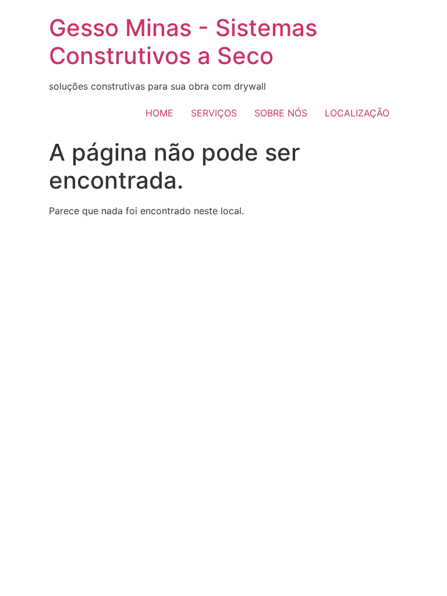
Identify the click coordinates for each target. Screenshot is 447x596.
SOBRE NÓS (280, 113)
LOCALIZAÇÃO (357, 113)
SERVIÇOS (214, 113)
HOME (159, 113)
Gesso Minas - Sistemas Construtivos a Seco (183, 41)
